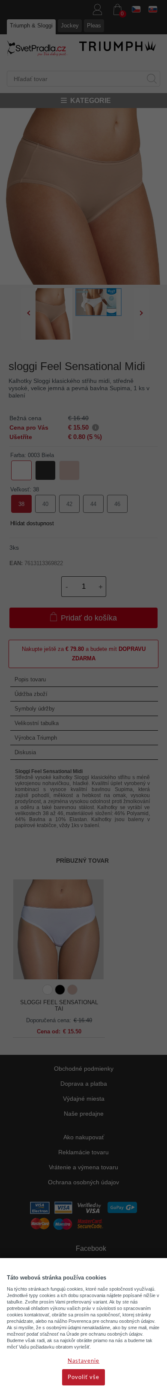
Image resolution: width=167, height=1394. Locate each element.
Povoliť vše (83, 1377)
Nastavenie (83, 1361)
